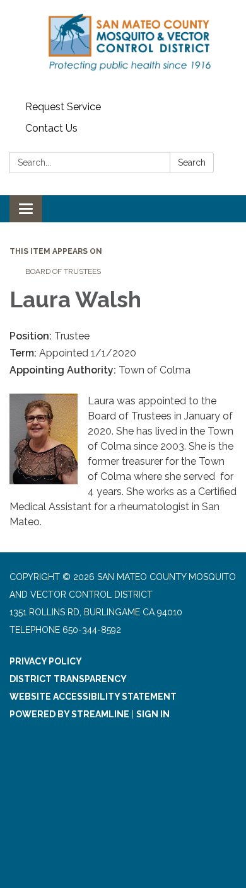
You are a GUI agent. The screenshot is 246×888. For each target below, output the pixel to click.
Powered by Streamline (69, 714)
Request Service (63, 107)
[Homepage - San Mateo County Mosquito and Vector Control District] (123, 48)
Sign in (153, 714)
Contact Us (51, 128)
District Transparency (68, 679)
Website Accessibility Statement (93, 697)
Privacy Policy (45, 661)
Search (192, 162)
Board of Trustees (63, 271)
